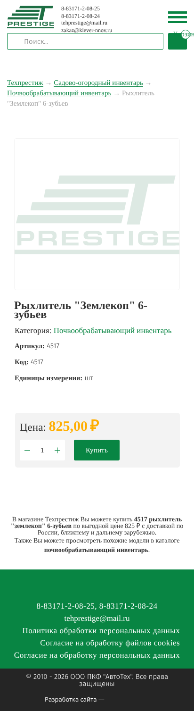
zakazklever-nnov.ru (86, 30)
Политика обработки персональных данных (101, 630)
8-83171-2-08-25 (80, 8)
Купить (97, 450)
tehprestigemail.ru (84, 22)
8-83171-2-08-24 (80, 16)
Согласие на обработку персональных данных (97, 655)
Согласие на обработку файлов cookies (110, 642)
